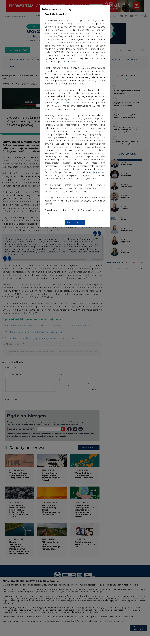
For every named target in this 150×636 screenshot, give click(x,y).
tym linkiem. (69, 61)
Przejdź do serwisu (75, 222)
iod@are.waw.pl (97, 172)
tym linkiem (62, 102)
